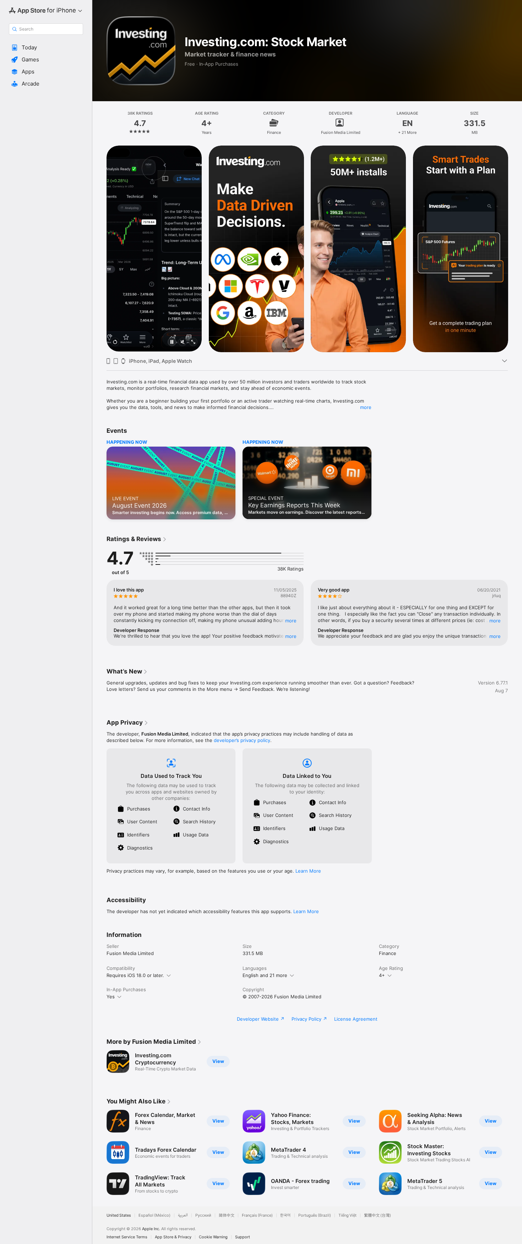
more (365, 407)
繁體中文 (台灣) (377, 1215)
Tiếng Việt (347, 1215)
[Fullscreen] (193, 342)
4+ (382, 975)
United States (119, 1215)
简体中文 (226, 1215)
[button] (46, 47)
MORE (291, 620)
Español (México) (154, 1215)
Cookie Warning (213, 1237)
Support (242, 1237)
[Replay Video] (115, 342)
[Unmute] (182, 342)
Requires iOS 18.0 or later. (135, 975)
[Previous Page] (99, 248)
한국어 (285, 1215)
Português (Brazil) (314, 1215)
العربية (183, 1215)
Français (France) (257, 1215)
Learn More (308, 871)
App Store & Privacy (173, 1237)
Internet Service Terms (127, 1237)
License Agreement (355, 1019)
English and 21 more (265, 975)
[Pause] (172, 342)
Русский (203, 1215)
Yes (111, 996)
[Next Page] (515, 248)
